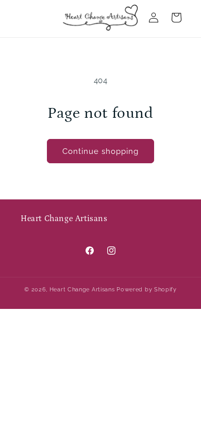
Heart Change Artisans (82, 289)
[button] (176, 17)
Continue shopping (100, 151)
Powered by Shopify (146, 289)
